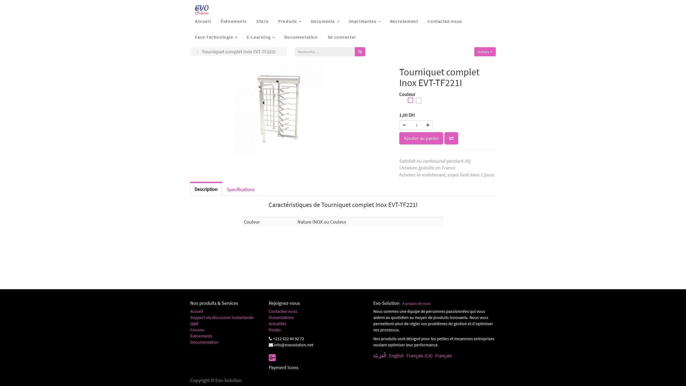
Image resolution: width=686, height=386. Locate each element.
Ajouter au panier (421, 138)
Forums (197, 329)
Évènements (201, 336)
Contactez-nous (283, 311)
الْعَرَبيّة (379, 355)
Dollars (484, 51)
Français (443, 355)
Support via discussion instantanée (221, 317)
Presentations (281, 317)
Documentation (204, 342)
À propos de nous (416, 303)
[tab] (240, 189)
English (396, 355)
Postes (275, 329)
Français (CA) (420, 355)
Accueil (196, 311)
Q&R (194, 323)
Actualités (277, 323)
